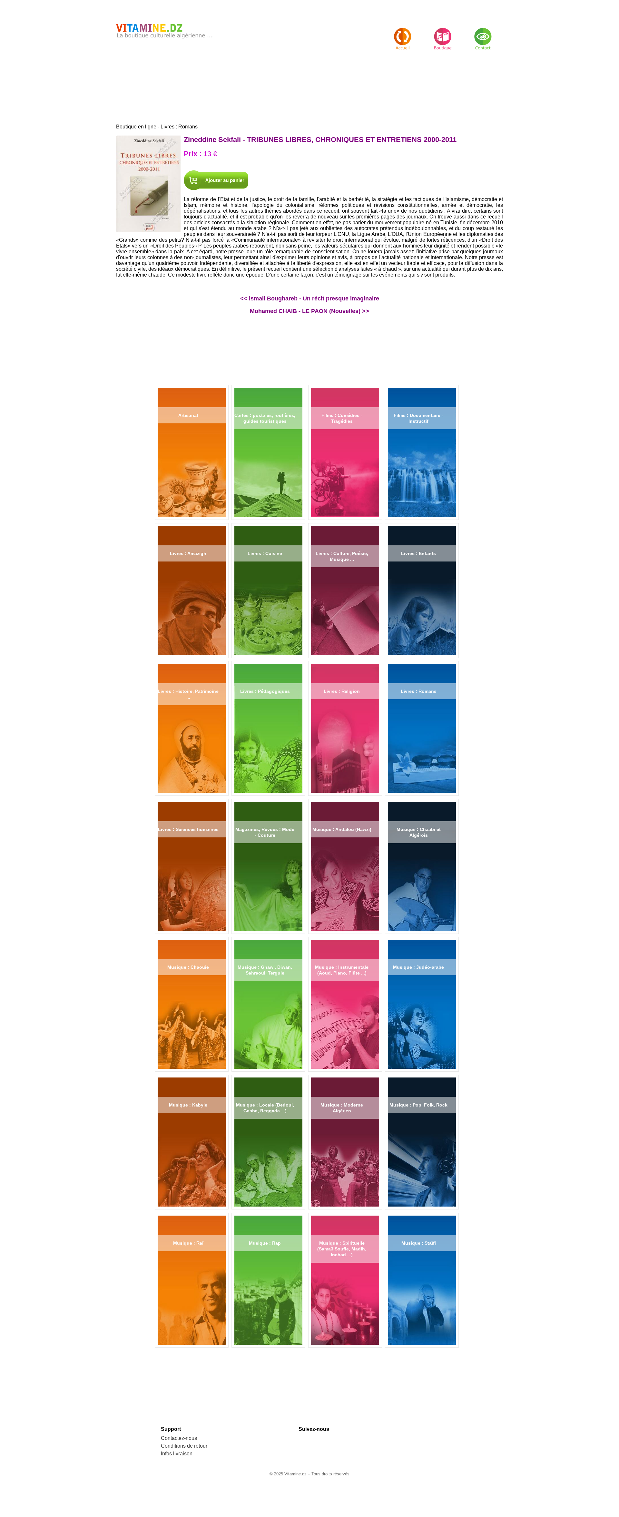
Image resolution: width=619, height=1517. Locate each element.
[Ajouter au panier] (216, 180)
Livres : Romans (419, 691)
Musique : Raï (188, 1243)
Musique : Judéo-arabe (418, 967)
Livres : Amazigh (188, 553)
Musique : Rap (265, 1243)
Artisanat (188, 415)
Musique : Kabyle (188, 1104)
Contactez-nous (179, 1438)
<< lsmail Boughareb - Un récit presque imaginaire (309, 298)
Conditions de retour (184, 1446)
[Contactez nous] (483, 33)
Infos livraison (176, 1453)
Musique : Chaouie (188, 967)
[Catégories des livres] (442, 33)
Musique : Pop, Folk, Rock (418, 1104)
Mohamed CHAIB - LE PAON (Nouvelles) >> (309, 311)
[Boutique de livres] (403, 33)
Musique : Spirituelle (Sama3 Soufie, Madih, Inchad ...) (341, 1248)
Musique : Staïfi (418, 1243)
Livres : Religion (342, 691)
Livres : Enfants (418, 553)
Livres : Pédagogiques (265, 691)
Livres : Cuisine (265, 553)
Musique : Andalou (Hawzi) (341, 829)
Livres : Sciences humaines (188, 829)
